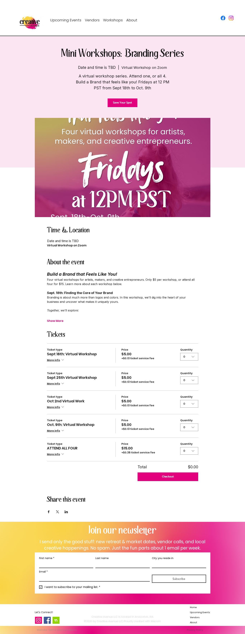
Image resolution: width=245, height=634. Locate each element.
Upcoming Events (198, 612)
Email (43, 571)
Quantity (186, 350)
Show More (55, 321)
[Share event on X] (57, 511)
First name (46, 558)
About (193, 622)
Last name (102, 558)
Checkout (168, 476)
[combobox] (189, 356)
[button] (112, 20)
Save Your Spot (122, 102)
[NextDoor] (56, 620)
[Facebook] (223, 18)
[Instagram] (231, 18)
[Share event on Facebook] (48, 511)
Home (193, 607)
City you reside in (162, 558)
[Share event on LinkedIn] (66, 511)
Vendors (195, 617)
